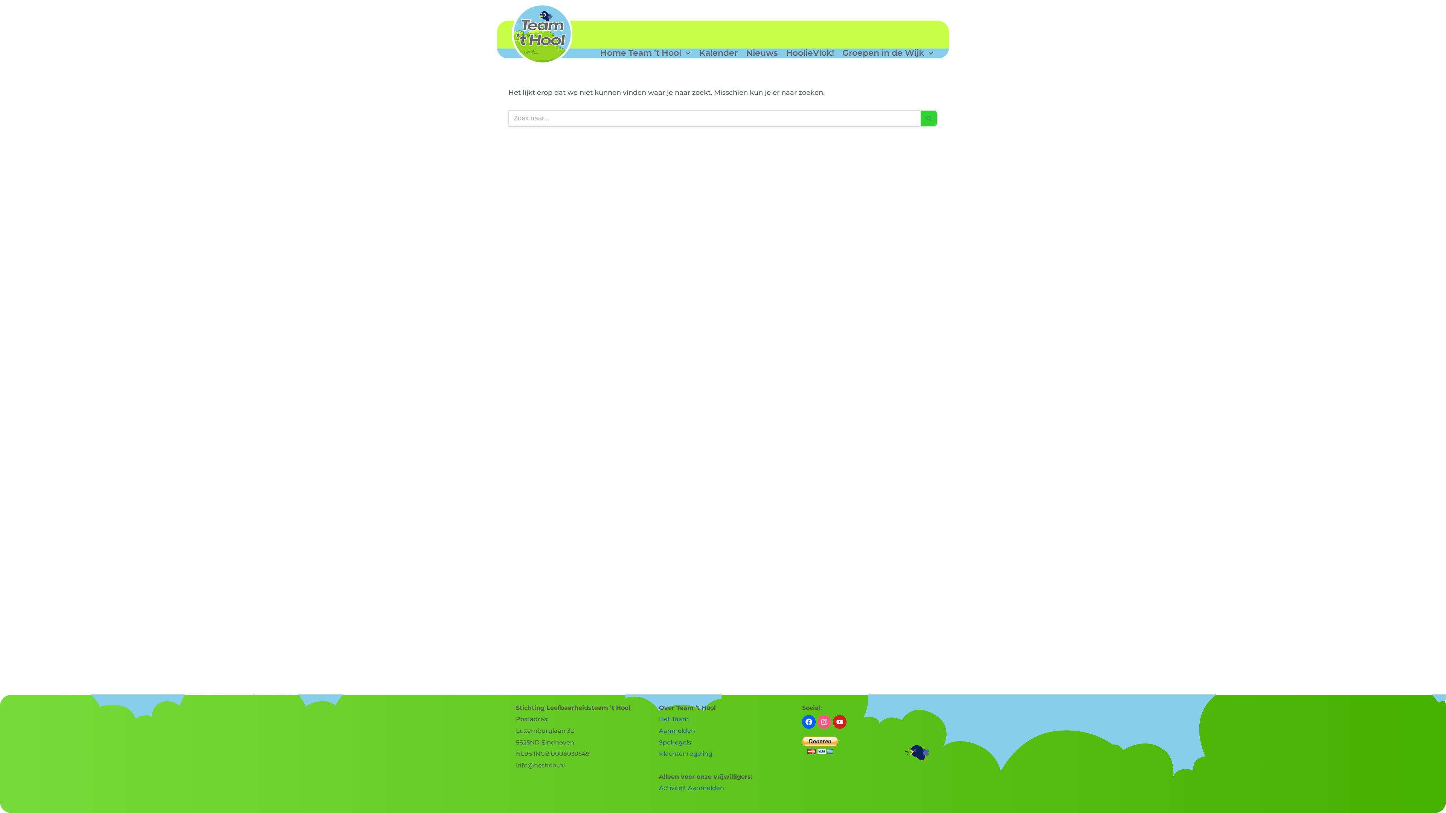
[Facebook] (809, 722)
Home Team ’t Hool (640, 53)
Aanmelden (677, 730)
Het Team (674, 719)
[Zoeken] (929, 118)
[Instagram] (824, 722)
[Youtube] (840, 722)
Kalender (718, 53)
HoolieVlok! (810, 53)
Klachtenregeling (685, 753)
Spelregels (675, 742)
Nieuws (762, 53)
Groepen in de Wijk (883, 53)
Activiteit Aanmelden (691, 788)
